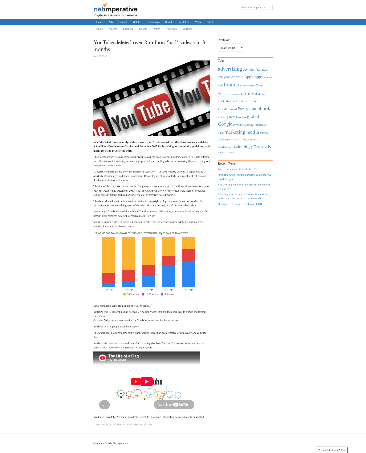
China (259, 85)
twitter (156, 29)
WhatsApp (171, 29)
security (254, 139)
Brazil (128, 424)
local (221, 133)
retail (237, 139)
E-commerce (153, 22)
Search (245, 139)
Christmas (224, 94)
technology (242, 146)
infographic (261, 124)
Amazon (112, 29)
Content (122, 22)
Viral (210, 22)
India (150, 424)
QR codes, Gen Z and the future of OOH (240, 204)
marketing (235, 131)
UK (267, 146)
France (222, 117)
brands (121, 424)
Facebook (128, 29)
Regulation (183, 22)
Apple (99, 29)
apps (259, 76)
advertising (230, 68)
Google (143, 29)
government (239, 124)
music (221, 139)
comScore (235, 94)
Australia (267, 77)
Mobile (136, 22)
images (250, 124)
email (253, 100)
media (252, 131)
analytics (224, 76)
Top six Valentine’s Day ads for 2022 (238, 169)
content (135, 424)
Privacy (229, 139)
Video (198, 22)
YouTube (187, 29)
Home (99, 22)
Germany (241, 117)
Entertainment (227, 109)
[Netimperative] (115, 9)
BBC (220, 85)
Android (237, 76)
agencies (249, 69)
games (231, 116)
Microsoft (265, 133)
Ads (110, 22)
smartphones (225, 147)
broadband (250, 85)
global (253, 116)
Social (168, 22)
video (221, 152)
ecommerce (240, 100)
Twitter (258, 146)
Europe (244, 108)
